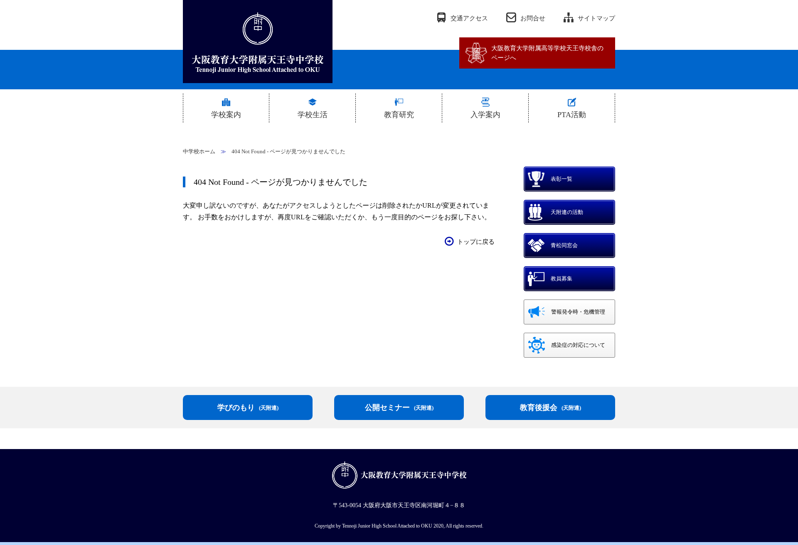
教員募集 (561, 278)
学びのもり (247, 407)
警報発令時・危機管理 (578, 312)
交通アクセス (469, 18)
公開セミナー (399, 407)
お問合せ (532, 18)
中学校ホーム (199, 151)
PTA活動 (571, 114)
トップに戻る (476, 241)
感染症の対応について (578, 345)
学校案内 (226, 114)
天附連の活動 (567, 212)
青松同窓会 (564, 245)
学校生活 (313, 114)
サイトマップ (596, 18)
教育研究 (399, 114)
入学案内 (485, 114)
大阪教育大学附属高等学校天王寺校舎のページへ (547, 53)
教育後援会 (550, 407)
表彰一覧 (561, 179)
